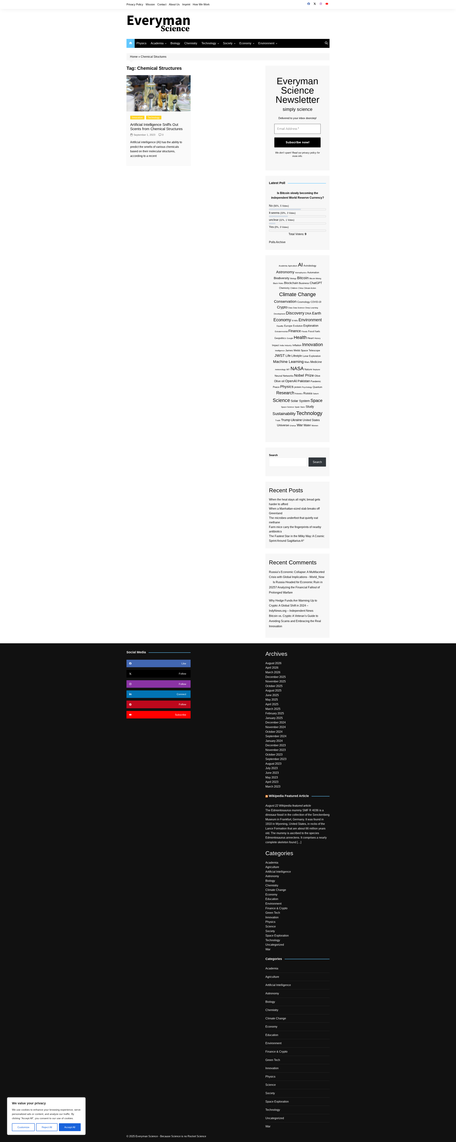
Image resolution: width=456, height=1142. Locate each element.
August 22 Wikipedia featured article (288, 805)
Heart (310, 338)
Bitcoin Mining (315, 278)
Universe (283, 425)
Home (134, 56)
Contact (161, 4)
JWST (279, 355)
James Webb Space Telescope (302, 350)
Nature (308, 369)
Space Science (287, 407)
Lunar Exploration (312, 356)
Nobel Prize (304, 375)
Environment (266, 43)
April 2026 (271, 667)
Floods (304, 331)
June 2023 (272, 772)
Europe (288, 325)
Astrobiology (310, 265)
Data (290, 308)
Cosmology (303, 301)
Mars (307, 362)
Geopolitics (280, 338)
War (300, 425)
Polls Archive (277, 242)
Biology (175, 43)
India (282, 345)
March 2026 (272, 672)
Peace (276, 387)
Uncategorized (274, 944)
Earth (316, 313)
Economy (245, 43)
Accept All (69, 1127)
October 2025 (274, 686)
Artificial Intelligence (278, 871)
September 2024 (275, 736)
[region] (46, 1116)
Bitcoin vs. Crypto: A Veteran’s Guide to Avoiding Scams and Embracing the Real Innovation (295, 621)
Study (310, 406)
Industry (288, 345)
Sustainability (284, 413)
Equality (280, 326)
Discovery (295, 313)
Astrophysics (301, 272)
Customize (23, 1127)
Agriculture (292, 266)
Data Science (299, 308)
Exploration (310, 325)
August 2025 (273, 690)
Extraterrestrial (281, 331)
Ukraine (296, 420)
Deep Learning (311, 308)
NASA (297, 368)
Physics (141, 43)
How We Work (201, 4)
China (300, 288)
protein (297, 387)
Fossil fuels (314, 331)
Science (281, 400)
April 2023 (271, 781)
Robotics (299, 394)
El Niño (295, 321)
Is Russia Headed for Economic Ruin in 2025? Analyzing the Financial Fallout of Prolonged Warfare (296, 587)
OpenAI (291, 381)
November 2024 (275, 727)
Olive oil (279, 381)
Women (315, 425)
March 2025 (272, 708)
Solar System (300, 401)
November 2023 (275, 749)
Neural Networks (284, 375)
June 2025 (272, 695)
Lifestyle (296, 355)
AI (300, 265)
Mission (150, 4)
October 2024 (274, 731)
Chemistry (190, 43)
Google (290, 338)
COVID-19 (316, 302)
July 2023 (271, 768)
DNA (308, 313)
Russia (307, 393)
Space (316, 400)
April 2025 (271, 704)
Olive (317, 375)
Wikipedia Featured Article (289, 796)
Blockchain (291, 283)
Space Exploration (277, 935)
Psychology (307, 387)
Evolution (298, 326)
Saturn (316, 394)
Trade (277, 420)
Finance (294, 331)
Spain (297, 407)
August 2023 (273, 763)
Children (293, 288)
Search (273, 455)
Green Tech (272, 912)
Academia (157, 43)
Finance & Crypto (276, 908)
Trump (285, 420)
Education (271, 898)
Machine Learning (288, 361)
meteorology (280, 369)
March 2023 (272, 786)
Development (279, 314)
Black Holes (278, 283)
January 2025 (274, 718)
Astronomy (285, 272)
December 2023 (275, 745)
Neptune (316, 369)
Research (285, 393)
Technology (208, 43)
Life (288, 356)
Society (227, 43)
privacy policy (309, 152)
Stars (302, 407)
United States (311, 420)
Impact (275, 345)
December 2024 (275, 722)
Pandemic (316, 381)
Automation (313, 272)
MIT (288, 369)
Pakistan (304, 381)
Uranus (293, 425)
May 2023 (271, 777)
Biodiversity (281, 278)
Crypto (282, 307)
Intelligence (280, 350)
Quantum (317, 387)
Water (307, 425)
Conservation (285, 301)
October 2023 (274, 754)
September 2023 (275, 759)
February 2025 (274, 713)
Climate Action (310, 288)
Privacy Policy (134, 4)
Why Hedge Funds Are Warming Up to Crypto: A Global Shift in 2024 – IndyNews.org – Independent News (293, 605)
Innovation (137, 117)
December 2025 (275, 676)
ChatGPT (316, 283)
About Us (174, 4)
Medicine (316, 361)
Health (300, 337)
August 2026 (273, 663)
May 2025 (271, 699)
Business (304, 283)
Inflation (296, 345)
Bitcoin (303, 278)
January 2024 (274, 740)
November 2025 (275, 681)
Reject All (47, 1127)
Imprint (186, 4)
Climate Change (297, 294)
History (317, 338)
